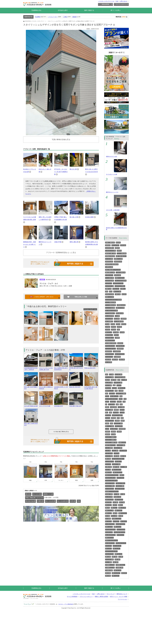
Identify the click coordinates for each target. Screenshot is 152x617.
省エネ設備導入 (109, 321)
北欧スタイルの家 (120, 307)
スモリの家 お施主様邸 (113, 210)
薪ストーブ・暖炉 (109, 426)
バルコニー (112, 401)
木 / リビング (123, 521)
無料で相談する (89, 10)
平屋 (107, 291)
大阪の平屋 (57, 242)
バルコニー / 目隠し (110, 485)
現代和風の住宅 (58, 406)
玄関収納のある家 (121, 305)
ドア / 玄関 (124, 379)
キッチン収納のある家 (110, 305)
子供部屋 (117, 337)
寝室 (116, 390)
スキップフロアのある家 (120, 280)
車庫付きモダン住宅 (111, 156)
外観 (107, 374)
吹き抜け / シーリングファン (112, 491)
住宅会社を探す (63, 10)
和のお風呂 (115, 332)
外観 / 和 (107, 379)
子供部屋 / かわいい (120, 564)
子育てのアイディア (110, 340)
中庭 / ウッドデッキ (116, 469)
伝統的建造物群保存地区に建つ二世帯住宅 (31, 368)
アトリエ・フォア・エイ (49, 283)
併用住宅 (119, 250)
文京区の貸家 (89, 217)
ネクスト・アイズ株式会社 (65, 604)
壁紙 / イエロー (118, 510)
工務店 (65, 17)
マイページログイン (121, 4)
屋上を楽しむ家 (119, 313)
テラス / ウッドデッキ (110, 477)
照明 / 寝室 (117, 559)
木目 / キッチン (116, 548)
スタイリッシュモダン (117, 415)
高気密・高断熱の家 (110, 242)
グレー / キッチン (117, 545)
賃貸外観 (108, 434)
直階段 (107, 407)
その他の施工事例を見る (61, 431)
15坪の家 (113, 329)
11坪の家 (108, 326)
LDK (114, 385)
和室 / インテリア (116, 573)
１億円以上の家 (109, 267)
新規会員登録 (105, 4)
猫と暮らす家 (74, 217)
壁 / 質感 (121, 515)
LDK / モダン (108, 502)
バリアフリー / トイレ (118, 283)
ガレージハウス (115, 245)
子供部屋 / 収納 (119, 567)
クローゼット (118, 461)
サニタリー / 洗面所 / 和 (111, 439)
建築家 (74, 17)
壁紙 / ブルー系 (122, 507)
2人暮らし (123, 288)
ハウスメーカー (53, 17)
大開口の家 (117, 294)
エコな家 (117, 315)
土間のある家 (117, 275)
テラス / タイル (120, 477)
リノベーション (122, 599)
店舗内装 (108, 431)
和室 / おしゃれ (117, 570)
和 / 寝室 (121, 556)
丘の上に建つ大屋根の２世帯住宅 (46, 387)
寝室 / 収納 (108, 458)
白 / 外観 (111, 374)
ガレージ (122, 409)
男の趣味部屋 (117, 356)
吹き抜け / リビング (116, 518)
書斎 (122, 417)
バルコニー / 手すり (120, 483)
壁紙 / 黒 (107, 507)
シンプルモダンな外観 (120, 377)
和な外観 (122, 332)
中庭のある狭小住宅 (89, 368)
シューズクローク (109, 461)
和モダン (116, 335)
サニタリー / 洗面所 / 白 (111, 437)
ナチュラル (115, 412)
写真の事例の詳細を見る (61, 139)
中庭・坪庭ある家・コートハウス (113, 269)
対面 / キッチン (121, 388)
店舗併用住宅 (120, 348)
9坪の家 (118, 324)
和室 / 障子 (124, 573)
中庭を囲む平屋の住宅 (75, 406)
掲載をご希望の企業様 (101, 596)
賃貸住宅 (117, 247)
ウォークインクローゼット (111, 398)
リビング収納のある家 (110, 302)
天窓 (124, 401)
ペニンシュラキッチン (110, 348)
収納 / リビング (109, 526)
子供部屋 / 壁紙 (109, 570)
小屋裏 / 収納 (108, 466)
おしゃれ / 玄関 (109, 382)
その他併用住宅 (116, 351)
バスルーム (112, 393)
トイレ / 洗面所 (109, 447)
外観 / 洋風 (113, 379)
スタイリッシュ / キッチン (111, 551)
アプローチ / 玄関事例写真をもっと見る (61, 252)
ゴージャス (108, 415)
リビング (119, 385)
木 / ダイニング (120, 534)
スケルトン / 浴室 (118, 447)
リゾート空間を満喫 (121, 253)
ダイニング (108, 388)
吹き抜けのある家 (109, 294)
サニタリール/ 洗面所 (121, 393)
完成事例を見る (36, 10)
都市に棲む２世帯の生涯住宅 (31, 424)
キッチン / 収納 (109, 456)
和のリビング (108, 332)
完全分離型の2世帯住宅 (111, 343)
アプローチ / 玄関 (118, 382)
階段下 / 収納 (116, 466)
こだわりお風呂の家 (120, 272)
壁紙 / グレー (114, 507)
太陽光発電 (123, 318)
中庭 (125, 398)
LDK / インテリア (119, 499)
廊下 (118, 417)
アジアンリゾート (109, 354)
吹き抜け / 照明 (109, 494)
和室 (118, 329)
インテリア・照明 (118, 423)
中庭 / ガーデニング (117, 472)
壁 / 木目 (107, 515)
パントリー (108, 464)
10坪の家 (124, 324)
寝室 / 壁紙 (114, 556)
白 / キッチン (108, 545)
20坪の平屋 (121, 359)
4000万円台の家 (118, 261)
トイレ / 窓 (108, 450)
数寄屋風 (113, 417)
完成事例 (37, 17)
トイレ (107, 396)
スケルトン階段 (109, 409)
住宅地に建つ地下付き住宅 (76, 368)
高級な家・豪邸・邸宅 (110, 253)
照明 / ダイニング (109, 537)
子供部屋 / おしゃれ (110, 567)
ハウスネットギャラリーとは (106, 1)
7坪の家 (107, 324)
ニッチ (107, 428)
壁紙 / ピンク (108, 513)
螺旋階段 (116, 409)
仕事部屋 (117, 420)
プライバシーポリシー (86, 596)
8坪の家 (112, 324)
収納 (121, 396)
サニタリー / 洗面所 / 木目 (111, 442)
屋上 (107, 412)
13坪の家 (113, 326)
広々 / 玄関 (116, 494)
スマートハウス (109, 318)
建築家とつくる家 (118, 258)
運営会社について (122, 594)
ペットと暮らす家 (109, 277)
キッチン (114, 388)
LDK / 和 (115, 505)
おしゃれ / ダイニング (110, 534)
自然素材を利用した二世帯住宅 (61, 387)
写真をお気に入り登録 (81, 296)
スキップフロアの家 (44, 406)
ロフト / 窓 (108, 469)
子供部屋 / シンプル (110, 564)
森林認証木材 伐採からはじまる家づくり (29, 244)
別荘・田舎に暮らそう (121, 256)
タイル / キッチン (109, 554)
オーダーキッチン (120, 345)
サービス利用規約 (72, 596)
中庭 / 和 (122, 475)
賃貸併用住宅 (108, 351)
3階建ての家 (108, 288)
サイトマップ (111, 594)
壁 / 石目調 (108, 518)
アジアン (108, 417)
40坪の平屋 (108, 359)
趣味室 (122, 420)
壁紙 (111, 423)
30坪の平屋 (115, 359)
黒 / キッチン (108, 548)
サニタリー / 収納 (121, 445)
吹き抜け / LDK (117, 496)
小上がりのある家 (109, 280)
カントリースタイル (119, 354)
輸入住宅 (124, 294)
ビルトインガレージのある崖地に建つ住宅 (46, 368)
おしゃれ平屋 (108, 362)
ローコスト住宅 (109, 258)
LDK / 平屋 (122, 502)
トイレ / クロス (123, 450)
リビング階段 (121, 407)
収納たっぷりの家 (109, 296)
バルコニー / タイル (110, 483)
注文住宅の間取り (109, 247)
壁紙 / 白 (120, 505)
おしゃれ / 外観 (118, 374)
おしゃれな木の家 (109, 315)
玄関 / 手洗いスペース (110, 445)
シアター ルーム (109, 275)
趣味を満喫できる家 (110, 272)
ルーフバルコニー (109, 488)
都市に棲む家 (74, 242)
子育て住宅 (123, 245)
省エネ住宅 (116, 318)
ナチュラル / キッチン (121, 543)
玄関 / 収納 (116, 456)
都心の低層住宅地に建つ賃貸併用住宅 (61, 368)
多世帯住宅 (120, 343)
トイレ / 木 (116, 453)
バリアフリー (108, 283)
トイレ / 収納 (115, 450)
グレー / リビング (121, 529)
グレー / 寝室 (108, 562)
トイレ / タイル (109, 453)
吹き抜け (119, 401)
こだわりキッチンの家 (110, 250)
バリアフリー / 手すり (120, 286)
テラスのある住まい (110, 313)
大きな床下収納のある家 (31, 406)
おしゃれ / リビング (120, 524)
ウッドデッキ (111, 404)
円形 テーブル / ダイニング (111, 540)
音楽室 (107, 423)
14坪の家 (108, 329)
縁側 (117, 404)
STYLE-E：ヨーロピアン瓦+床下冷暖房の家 (61, 171)
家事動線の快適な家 (110, 256)
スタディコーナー (109, 420)
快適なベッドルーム (119, 277)
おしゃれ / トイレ (114, 396)
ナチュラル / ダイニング (119, 532)
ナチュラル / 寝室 (109, 559)
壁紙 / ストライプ (122, 513)
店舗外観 (119, 431)
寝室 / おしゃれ (118, 554)
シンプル (122, 412)
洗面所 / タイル (122, 442)
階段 (121, 404)
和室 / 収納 (108, 575)
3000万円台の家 (109, 261)
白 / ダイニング (109, 532)
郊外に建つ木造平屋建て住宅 (31, 387)
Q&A (117, 1)
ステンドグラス (118, 426)
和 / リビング (108, 521)
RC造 (111, 291)
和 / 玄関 (122, 494)
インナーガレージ (109, 337)
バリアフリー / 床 (109, 286)
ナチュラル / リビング (110, 529)
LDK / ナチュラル (109, 499)
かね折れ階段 (113, 407)
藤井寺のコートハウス (112, 192)
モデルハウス (116, 288)
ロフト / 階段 (123, 466)
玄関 (119, 379)
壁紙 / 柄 (115, 513)
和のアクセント (109, 335)
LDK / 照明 (115, 502)
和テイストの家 (117, 291)
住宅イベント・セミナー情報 (118, 596)
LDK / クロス (108, 505)
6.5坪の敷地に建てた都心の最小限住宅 (90, 387)
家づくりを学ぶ (116, 10)
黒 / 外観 (113, 434)
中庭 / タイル (108, 472)
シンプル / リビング (110, 524)
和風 (110, 412)
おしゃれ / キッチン (110, 543)
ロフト (120, 398)
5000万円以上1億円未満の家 (112, 264)
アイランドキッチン (110, 345)
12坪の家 (119, 326)
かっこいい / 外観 (109, 377)
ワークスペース (109, 356)
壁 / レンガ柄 (114, 515)
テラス (107, 401)
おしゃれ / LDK (109, 496)
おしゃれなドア (113, 428)
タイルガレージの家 (111, 174)
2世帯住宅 (108, 245)
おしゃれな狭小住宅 (118, 321)
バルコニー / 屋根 (120, 485)
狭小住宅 (118, 242)
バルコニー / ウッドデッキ (111, 480)
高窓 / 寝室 (115, 562)
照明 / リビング (117, 526)
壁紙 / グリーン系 (109, 510)
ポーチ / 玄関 (108, 385)
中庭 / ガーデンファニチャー (112, 475)
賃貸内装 (113, 431)
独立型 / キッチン (109, 390)
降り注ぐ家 (73, 169)
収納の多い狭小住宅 (74, 387)
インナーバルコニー (119, 488)
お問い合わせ (123, 1)
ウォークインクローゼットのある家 (113, 299)
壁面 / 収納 (123, 456)
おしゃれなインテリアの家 (111, 310)
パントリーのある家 (110, 307)
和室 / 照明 (108, 573)
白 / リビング (116, 521)
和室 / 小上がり (115, 575)
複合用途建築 (122, 428)
